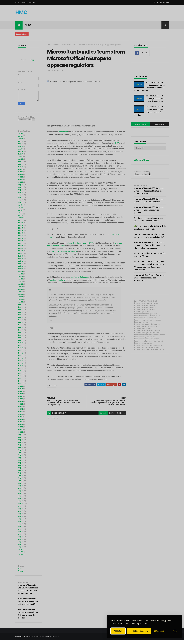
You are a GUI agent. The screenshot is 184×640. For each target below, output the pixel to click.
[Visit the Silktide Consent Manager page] (175, 631)
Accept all (118, 631)
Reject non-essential (139, 631)
